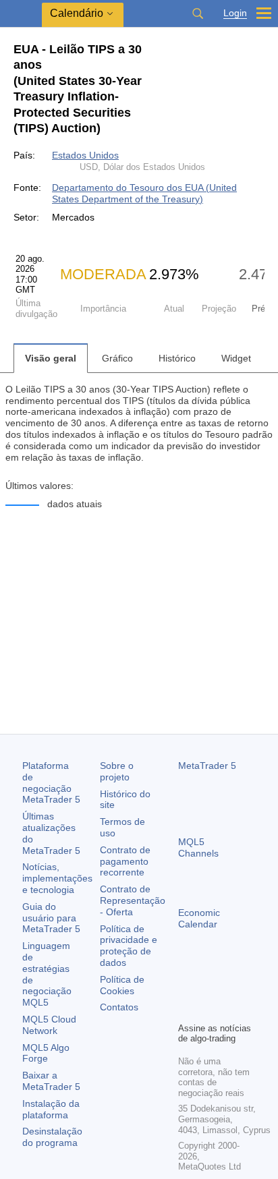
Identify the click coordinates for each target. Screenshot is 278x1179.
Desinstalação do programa (52, 1137)
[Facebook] (186, 988)
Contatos (119, 1007)
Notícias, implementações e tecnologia (57, 878)
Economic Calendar (199, 918)
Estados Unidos (85, 155)
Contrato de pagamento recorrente (125, 861)
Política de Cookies (122, 985)
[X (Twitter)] (229, 988)
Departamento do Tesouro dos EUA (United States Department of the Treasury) (144, 193)
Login (235, 13)
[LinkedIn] (208, 1010)
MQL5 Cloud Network (49, 1025)
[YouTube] (186, 1010)
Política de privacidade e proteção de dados (128, 945)
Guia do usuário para (51, 918)
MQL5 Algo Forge (46, 1053)
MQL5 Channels (198, 847)
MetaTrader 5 (207, 765)
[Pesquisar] (198, 13)
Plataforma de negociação (51, 782)
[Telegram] (208, 988)
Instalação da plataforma (51, 1109)
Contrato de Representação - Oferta (132, 900)
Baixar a (51, 1081)
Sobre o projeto (117, 771)
